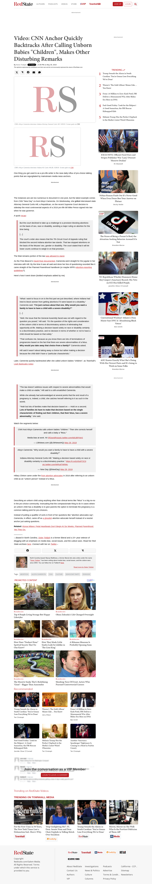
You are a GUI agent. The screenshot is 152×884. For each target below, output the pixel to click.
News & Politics (92, 870)
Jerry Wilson (46, 715)
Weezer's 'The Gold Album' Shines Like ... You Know (53, 710)
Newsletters (127, 874)
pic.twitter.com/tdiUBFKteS (71, 438)
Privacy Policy (109, 878)
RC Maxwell (118, 164)
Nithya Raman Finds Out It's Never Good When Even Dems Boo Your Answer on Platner (118, 198)
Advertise (107, 870)
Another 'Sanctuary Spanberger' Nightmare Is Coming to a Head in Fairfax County (82, 744)
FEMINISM (86, 574)
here (29, 544)
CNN (78, 124)
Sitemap (125, 870)
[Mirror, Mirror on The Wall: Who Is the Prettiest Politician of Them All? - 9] (123, 812)
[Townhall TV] (95, 4)
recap (23, 216)
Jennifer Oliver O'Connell (23, 751)
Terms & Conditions (111, 874)
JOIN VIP (117, 4)
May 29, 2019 (71, 443)
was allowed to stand (55, 256)
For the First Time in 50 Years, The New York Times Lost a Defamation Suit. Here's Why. (28, 829)
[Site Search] (135, 4)
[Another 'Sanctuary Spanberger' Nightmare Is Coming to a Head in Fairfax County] (83, 731)
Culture (88, 874)
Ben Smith (74, 720)
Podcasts (53, 4)
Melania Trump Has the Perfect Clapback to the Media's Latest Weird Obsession (52, 744)
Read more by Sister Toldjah (84, 567)
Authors (40, 4)
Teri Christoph (19, 717)
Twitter (53, 544)
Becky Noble (118, 204)
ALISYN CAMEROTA (39, 574)
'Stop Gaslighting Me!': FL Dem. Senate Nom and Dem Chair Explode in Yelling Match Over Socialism (60, 830)
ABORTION (24, 574)
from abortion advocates (52, 476)
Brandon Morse (118, 245)
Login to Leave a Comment (54, 775)
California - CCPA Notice (129, 866)
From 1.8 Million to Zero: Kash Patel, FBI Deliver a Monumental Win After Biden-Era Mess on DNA (80, 713)
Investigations (91, 866)
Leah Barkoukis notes (23, 364)
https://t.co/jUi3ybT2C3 (76, 461)
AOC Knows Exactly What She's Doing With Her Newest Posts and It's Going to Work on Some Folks (118, 363)
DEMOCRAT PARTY (72, 574)
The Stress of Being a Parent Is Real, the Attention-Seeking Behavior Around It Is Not (118, 239)
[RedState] (23, 4)
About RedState (74, 866)
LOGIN (128, 4)
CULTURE (59, 574)
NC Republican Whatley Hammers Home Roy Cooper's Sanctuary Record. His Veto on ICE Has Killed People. (118, 279)
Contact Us (72, 870)
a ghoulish (47, 518)
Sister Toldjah (21, 65)
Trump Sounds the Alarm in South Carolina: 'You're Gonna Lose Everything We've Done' (26, 711)
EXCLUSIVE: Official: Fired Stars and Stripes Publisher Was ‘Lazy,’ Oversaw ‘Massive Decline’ (118, 157)
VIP (68, 878)
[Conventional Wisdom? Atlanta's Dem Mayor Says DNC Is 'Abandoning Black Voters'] (118, 303)
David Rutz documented (44, 261)
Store (74, 4)
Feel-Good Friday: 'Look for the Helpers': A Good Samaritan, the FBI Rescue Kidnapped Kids (25, 744)
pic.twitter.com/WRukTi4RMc (55, 464)
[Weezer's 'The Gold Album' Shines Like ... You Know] (54, 699)
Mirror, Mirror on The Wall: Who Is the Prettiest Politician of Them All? (123, 829)
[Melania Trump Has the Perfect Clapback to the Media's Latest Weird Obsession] (54, 731)
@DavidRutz (53, 438)
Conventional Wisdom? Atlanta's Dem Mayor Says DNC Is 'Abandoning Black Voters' (118, 320)
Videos (64, 4)
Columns (89, 878)
